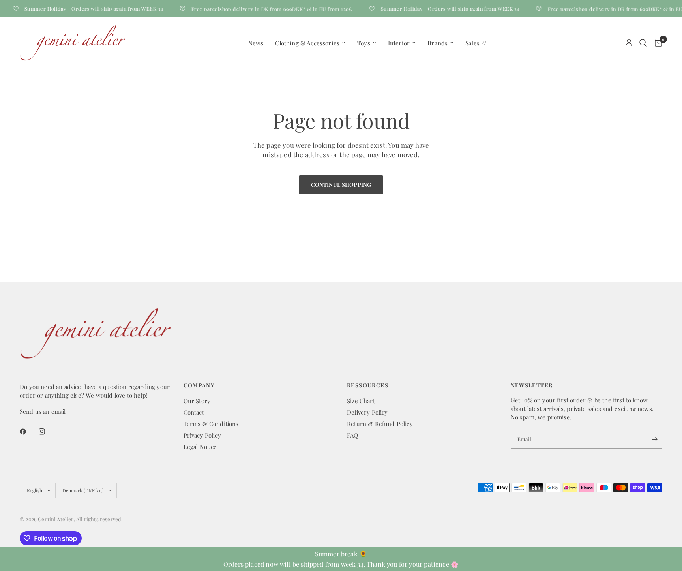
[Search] (643, 43)
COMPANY (199, 385)
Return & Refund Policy (380, 424)
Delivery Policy (367, 412)
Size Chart (361, 401)
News (256, 43)
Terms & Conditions (211, 424)
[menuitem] (256, 43)
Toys (363, 43)
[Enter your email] (654, 439)
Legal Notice (200, 447)
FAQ (352, 435)
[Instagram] (47, 431)
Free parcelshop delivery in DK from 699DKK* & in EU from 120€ (267, 8)
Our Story (197, 401)
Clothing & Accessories (307, 43)
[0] (656, 43)
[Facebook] (28, 431)
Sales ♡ (475, 43)
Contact (194, 412)
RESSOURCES (367, 385)
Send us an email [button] (43, 411)
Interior (399, 43)
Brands (437, 43)
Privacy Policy (202, 435)
